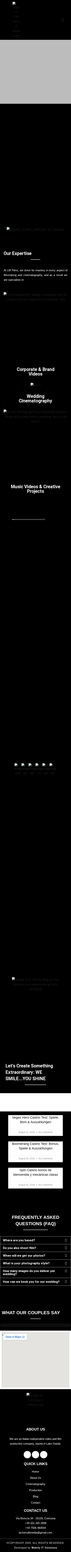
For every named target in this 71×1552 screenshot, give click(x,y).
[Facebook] (27, 1454)
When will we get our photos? (24, 1255)
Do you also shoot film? (19, 1248)
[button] (63, 19)
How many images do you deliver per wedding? (29, 1272)
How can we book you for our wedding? (31, 1282)
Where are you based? (19, 1240)
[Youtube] (43, 1454)
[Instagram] (35, 1454)
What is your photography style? (26, 1263)
